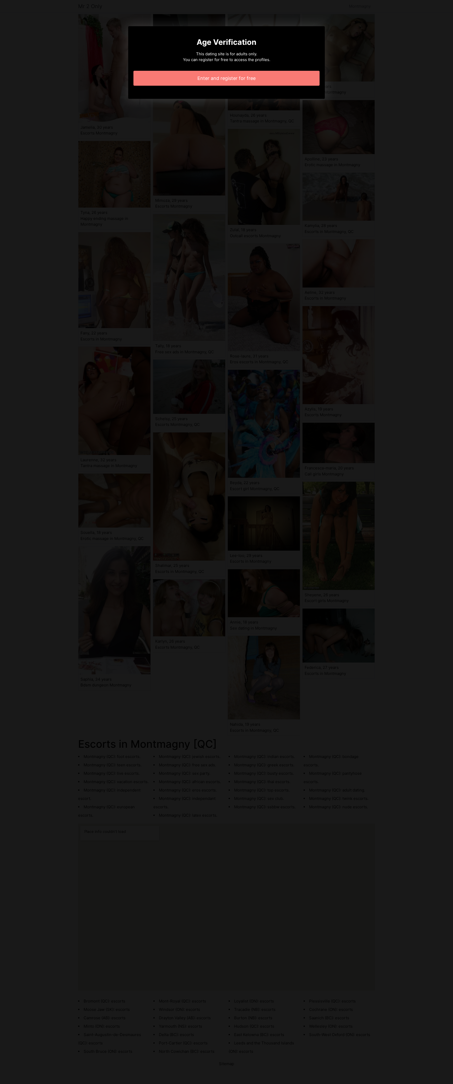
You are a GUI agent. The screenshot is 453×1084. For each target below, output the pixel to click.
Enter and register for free (226, 78)
